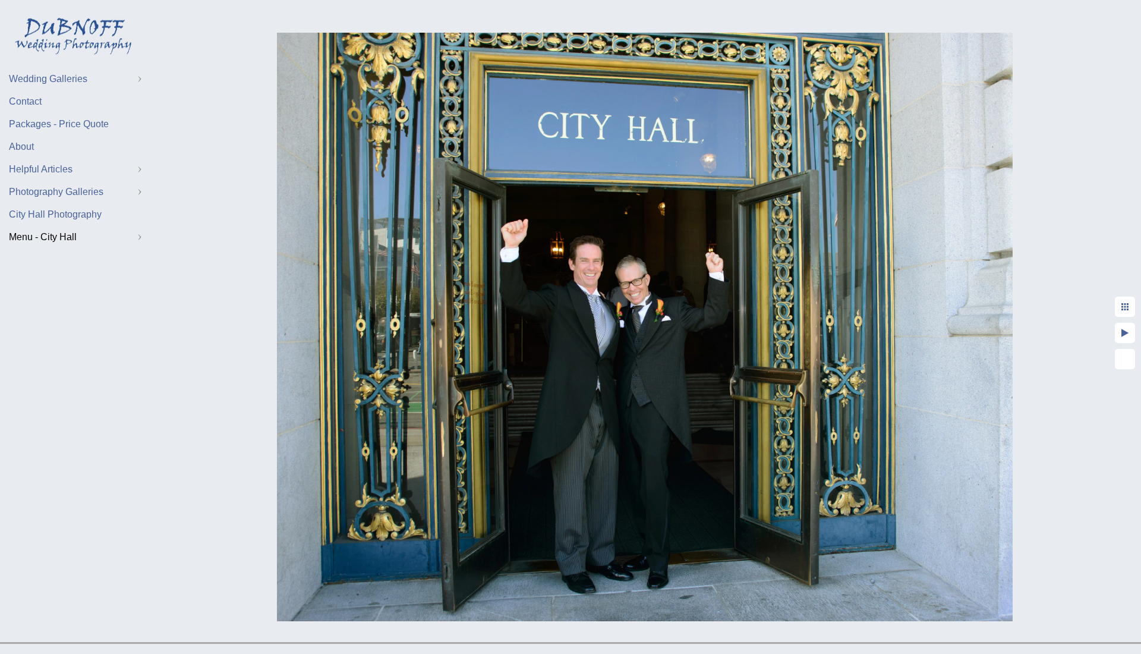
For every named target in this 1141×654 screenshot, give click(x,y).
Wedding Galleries (48, 79)
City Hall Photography (55, 214)
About (21, 147)
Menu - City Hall (43, 237)
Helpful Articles (41, 169)
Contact (25, 101)
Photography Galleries (56, 192)
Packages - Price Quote (59, 124)
